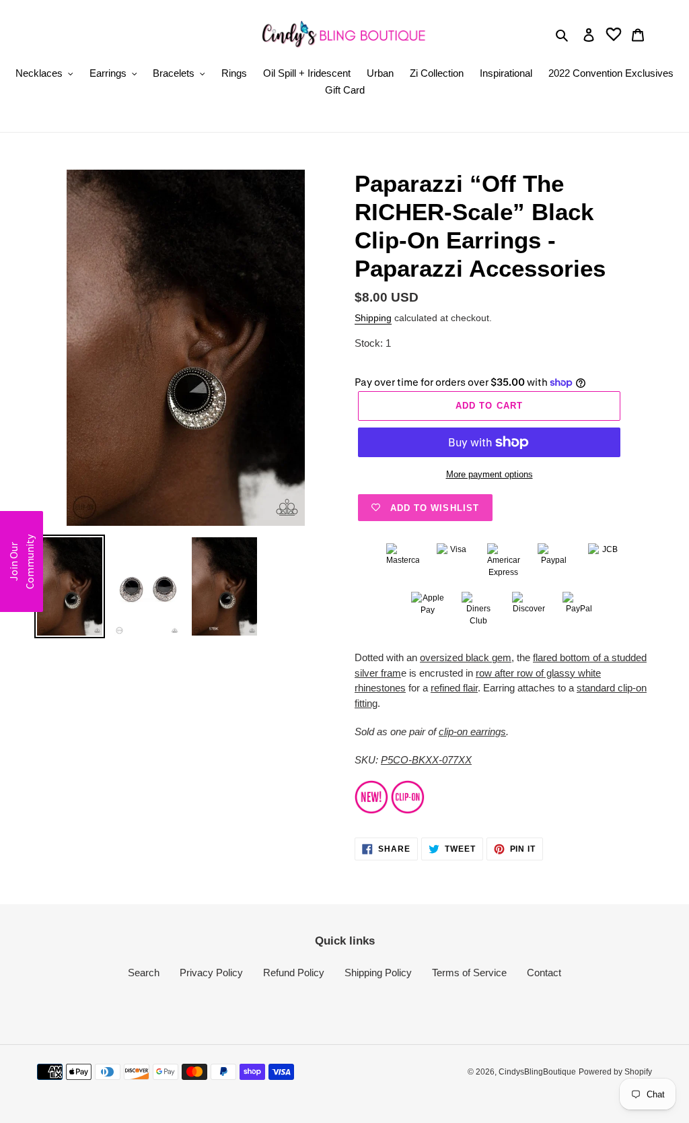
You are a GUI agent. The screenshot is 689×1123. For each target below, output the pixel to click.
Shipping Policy (378, 972)
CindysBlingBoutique (537, 1072)
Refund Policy (293, 972)
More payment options (489, 474)
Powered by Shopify (615, 1072)
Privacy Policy (211, 972)
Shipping (373, 317)
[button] (21, 561)
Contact (544, 972)
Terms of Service (469, 972)
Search (143, 972)
